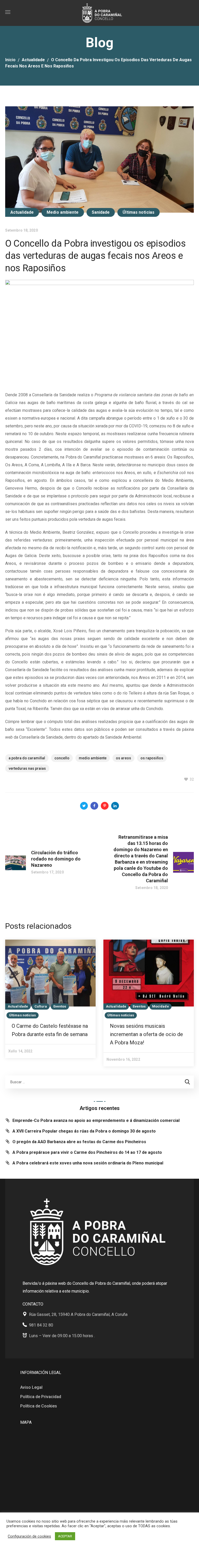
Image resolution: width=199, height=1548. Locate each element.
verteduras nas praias (27, 768)
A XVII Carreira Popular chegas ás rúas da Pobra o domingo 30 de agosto (84, 1131)
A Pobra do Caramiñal (27, 758)
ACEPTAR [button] (65, 1536)
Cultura (40, 1006)
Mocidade (160, 1006)
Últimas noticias (138, 212)
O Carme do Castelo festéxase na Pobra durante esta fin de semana (50, 1030)
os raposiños (151, 758)
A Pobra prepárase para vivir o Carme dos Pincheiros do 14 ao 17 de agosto (87, 1152)
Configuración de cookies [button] (29, 1536)
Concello (61, 758)
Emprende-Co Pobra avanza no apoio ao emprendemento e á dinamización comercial (96, 1120)
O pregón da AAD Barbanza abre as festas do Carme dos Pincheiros (79, 1141)
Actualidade (33, 59)
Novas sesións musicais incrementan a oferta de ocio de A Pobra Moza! (146, 1034)
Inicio (10, 59)
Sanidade (101, 212)
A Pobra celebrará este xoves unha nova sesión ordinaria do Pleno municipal (87, 1163)
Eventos (59, 1006)
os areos (123, 758)
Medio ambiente (63, 212)
